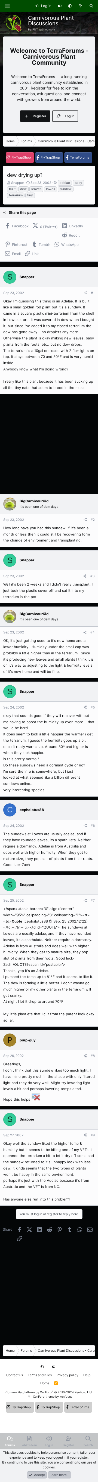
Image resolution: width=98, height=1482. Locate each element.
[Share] (85, 293)
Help (86, 1375)
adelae (65, 183)
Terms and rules (40, 1375)
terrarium (16, 195)
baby (78, 183)
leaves (36, 189)
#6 (93, 826)
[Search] (91, 6)
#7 (93, 900)
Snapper (17, 183)
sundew (66, 189)
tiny (30, 195)
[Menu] (7, 6)
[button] (70, 6)
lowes (50, 189)
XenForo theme (43, 1397)
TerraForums (79, 157)
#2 (93, 520)
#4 (92, 632)
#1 (93, 293)
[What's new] (80, 6)
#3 (92, 576)
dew (23, 189)
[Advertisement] (49, 444)
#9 (93, 1135)
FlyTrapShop (21, 157)
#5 (93, 707)
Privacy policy (67, 1375)
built (12, 189)
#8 (93, 1056)
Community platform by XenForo (49, 1392)
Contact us (14, 1375)
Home (44, 1383)
